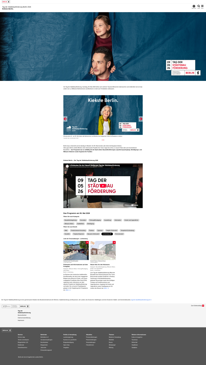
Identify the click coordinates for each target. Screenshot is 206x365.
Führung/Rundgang (95, 220)
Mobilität (111, 339)
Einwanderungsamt (46, 350)
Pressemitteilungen (91, 337)
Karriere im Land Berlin (70, 339)
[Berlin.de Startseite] (7, 330)
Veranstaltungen (90, 342)
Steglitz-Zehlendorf (111, 230)
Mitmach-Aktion (69, 223)
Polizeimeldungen (91, 339)
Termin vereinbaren (23, 339)
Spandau (100, 230)
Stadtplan (134, 347)
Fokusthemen (90, 345)
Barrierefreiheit (22, 315)
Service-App (21, 337)
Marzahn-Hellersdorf (93, 234)
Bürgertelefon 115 (23, 342)
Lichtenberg (106, 234)
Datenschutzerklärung (24, 317)
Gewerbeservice (22, 347)
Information (118, 220)
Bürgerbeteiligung (68, 342)
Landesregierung (68, 337)
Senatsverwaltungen (46, 339)
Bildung (111, 347)
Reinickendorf (119, 234)
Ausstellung (107, 220)
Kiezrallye (83, 220)
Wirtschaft (134, 342)
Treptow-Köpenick (78, 234)
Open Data (66, 345)
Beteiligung (90, 223)
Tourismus (135, 339)
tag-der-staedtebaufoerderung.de (140, 300)
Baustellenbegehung (71, 220)
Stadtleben (135, 345)
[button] (65, 119)
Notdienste (21, 345)
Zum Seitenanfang (196, 305)
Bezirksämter (44, 342)
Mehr (67, 290)
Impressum (21, 320)
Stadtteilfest (80, 223)
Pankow (91, 230)
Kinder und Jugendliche (131, 220)
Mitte (66, 230)
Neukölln (67, 234)
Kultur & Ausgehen (137, 337)
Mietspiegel (112, 345)
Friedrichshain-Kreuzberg (78, 230)
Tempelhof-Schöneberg (127, 230)
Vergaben (66, 347)
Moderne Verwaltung (115, 337)
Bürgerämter (44, 345)
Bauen (111, 342)
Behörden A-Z (45, 337)
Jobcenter (43, 347)
